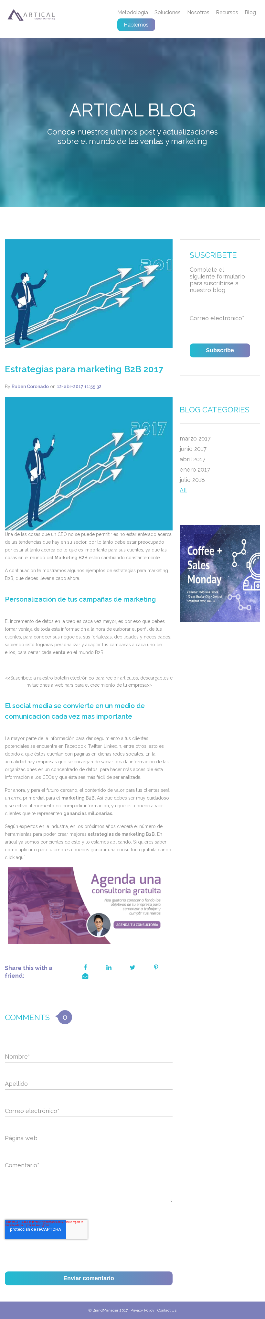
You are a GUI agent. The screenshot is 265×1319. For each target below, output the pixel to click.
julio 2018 (192, 479)
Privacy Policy (142, 1310)
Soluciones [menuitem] (167, 12)
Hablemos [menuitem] (136, 25)
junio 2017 (193, 448)
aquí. (21, 857)
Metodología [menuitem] (132, 12)
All (183, 490)
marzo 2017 (195, 438)
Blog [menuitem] (250, 12)
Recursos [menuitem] (227, 12)
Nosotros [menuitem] (198, 12)
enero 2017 (195, 469)
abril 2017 (193, 459)
